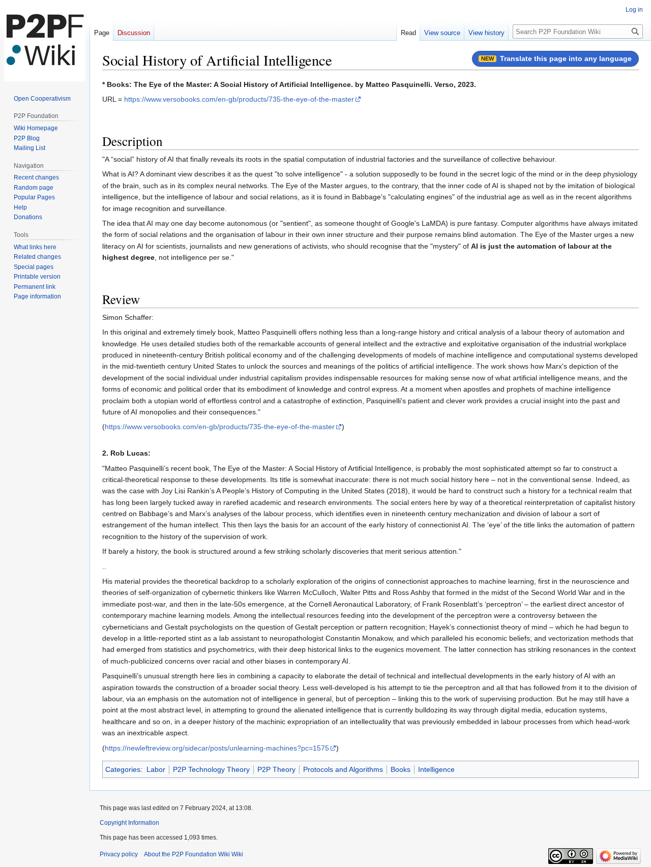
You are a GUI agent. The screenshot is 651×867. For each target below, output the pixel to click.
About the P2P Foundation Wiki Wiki (193, 854)
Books (400, 769)
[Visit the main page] (44, 40)
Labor (155, 769)
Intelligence (436, 769)
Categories (122, 769)
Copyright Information (129, 822)
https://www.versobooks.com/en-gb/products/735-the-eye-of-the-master (239, 99)
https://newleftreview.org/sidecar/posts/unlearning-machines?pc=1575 (217, 748)
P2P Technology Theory (211, 769)
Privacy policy (119, 854)
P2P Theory (276, 769)
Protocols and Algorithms (343, 769)
